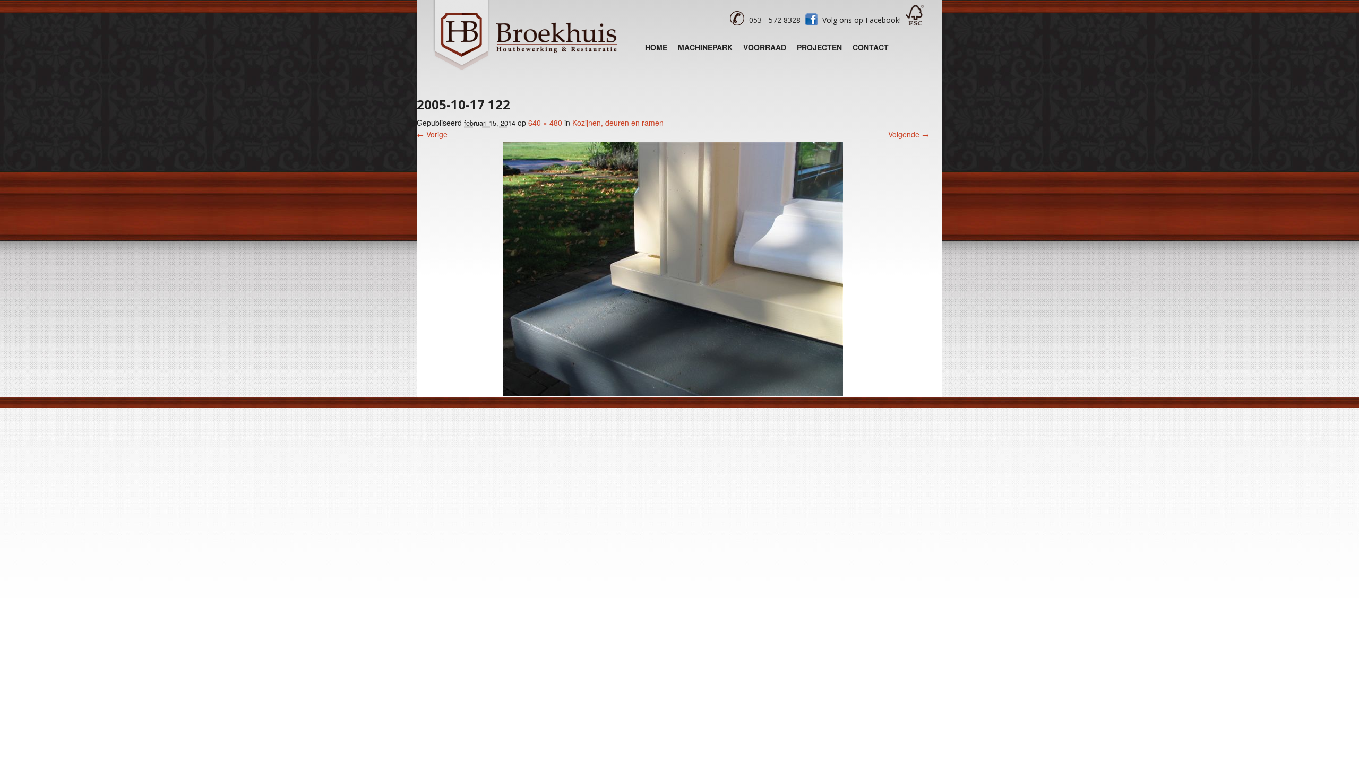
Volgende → (908, 134)
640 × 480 (545, 122)
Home (656, 47)
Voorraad (764, 47)
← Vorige (432, 134)
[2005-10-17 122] (673, 393)
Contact (871, 47)
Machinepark (705, 47)
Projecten (819, 47)
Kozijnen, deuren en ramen (618, 122)
